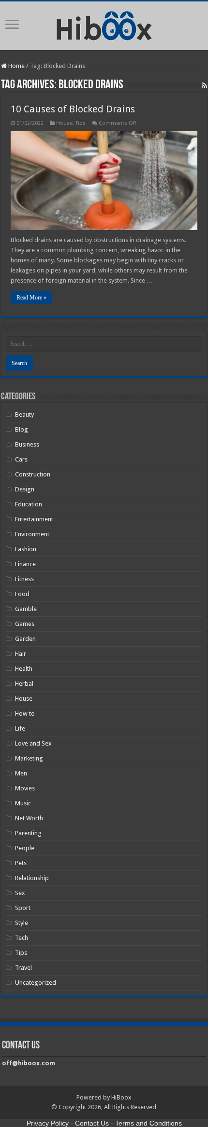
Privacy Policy (48, 1123)
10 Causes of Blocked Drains (73, 109)
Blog (21, 429)
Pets (21, 863)
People (24, 848)
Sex (20, 892)
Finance (25, 564)
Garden (25, 638)
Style (21, 922)
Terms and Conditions (148, 1123)
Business (27, 444)
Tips (80, 123)
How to (25, 713)
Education (28, 504)
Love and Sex (33, 743)
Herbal (24, 683)
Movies (25, 788)
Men (21, 773)
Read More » (31, 297)
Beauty (24, 414)
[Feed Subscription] (204, 85)
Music (23, 803)
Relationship (32, 878)
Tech (21, 937)
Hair (20, 653)
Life (20, 728)
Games (24, 623)
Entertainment (34, 519)
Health (23, 668)
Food (22, 593)
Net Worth (29, 818)
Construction (32, 474)
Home (16, 65)
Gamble (26, 608)
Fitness (24, 579)
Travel (23, 967)
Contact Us (92, 1123)
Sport (22, 907)
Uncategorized (35, 982)
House (64, 123)
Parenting (28, 833)
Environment (32, 534)
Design (24, 489)
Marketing (29, 758)
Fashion (25, 549)
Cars (21, 459)
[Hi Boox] (104, 24)
